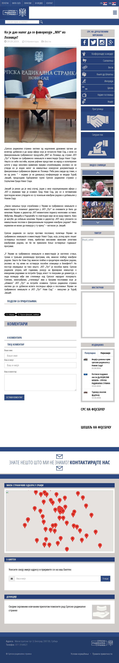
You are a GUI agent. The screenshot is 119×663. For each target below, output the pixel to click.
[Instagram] (102, 42)
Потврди (105, 578)
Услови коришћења (80, 654)
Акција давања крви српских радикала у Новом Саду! (101, 362)
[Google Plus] (111, 42)
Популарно (90, 353)
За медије (39, 3)
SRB (110, 3)
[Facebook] (84, 42)
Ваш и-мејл (8, 360)
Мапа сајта (16, 3)
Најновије (105, 353)
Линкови (27, 3)
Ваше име (8, 350)
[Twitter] (93, 42)
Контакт (49, 3)
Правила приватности (102, 654)
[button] (59, 518)
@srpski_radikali (87, 239)
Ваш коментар (10, 372)
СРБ (101, 3)
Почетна (5, 3)
